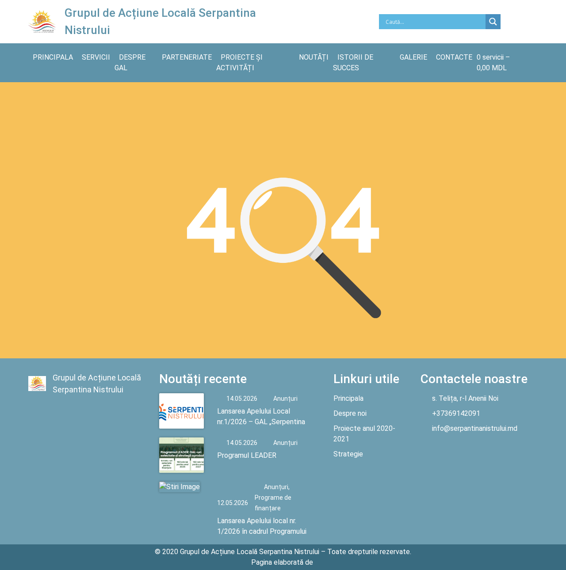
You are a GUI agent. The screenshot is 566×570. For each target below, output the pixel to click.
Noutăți (314, 57)
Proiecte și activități (239, 62)
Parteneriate (187, 57)
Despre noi (350, 413)
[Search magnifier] (493, 21)
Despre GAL (130, 62)
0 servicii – (493, 62)
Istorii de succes (353, 62)
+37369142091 (456, 413)
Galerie (413, 57)
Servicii (96, 57)
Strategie (348, 454)
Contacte (454, 57)
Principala (53, 57)
